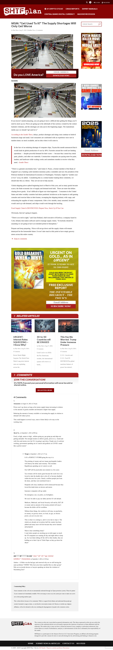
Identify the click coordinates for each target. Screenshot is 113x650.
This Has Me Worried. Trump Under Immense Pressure (68, 341)
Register (106, 2)
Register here (45, 391)
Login (97, 2)
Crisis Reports (72, 9)
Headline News (31, 30)
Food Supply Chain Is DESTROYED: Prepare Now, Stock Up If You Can (37, 209)
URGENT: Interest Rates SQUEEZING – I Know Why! (20, 341)
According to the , (22, 135)
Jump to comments (20, 239)
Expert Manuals (89, 9)
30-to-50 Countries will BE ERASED (44, 340)
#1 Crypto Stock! (54, 9)
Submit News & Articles (48, 644)
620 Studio (42, 648)
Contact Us (68, 644)
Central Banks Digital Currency (59, 14)
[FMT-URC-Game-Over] (91, 109)
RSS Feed (81, 644)
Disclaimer (66, 648)
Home (30, 644)
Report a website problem (54, 648)
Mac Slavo (16, 30)
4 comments (39, 30)
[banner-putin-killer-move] (91, 68)
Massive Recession (86, 14)
